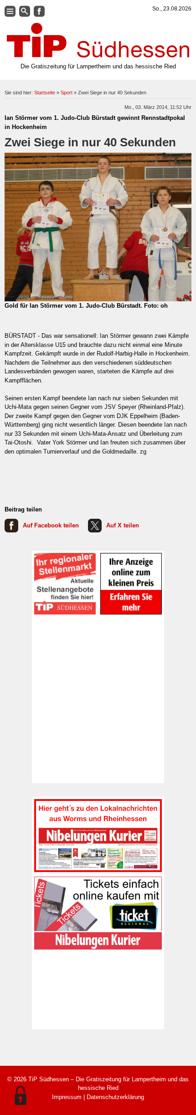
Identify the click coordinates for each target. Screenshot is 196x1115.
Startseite (44, 92)
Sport (66, 92)
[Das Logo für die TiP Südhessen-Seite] (98, 40)
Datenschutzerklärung (115, 1097)
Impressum (67, 1097)
